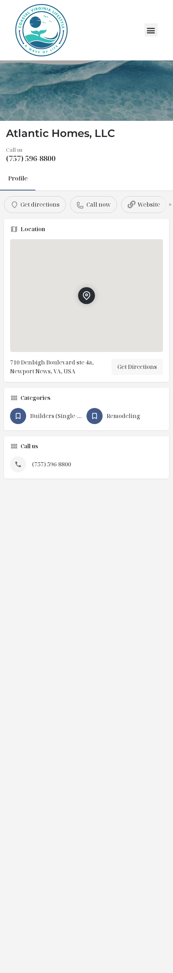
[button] (151, 30)
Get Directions (137, 367)
